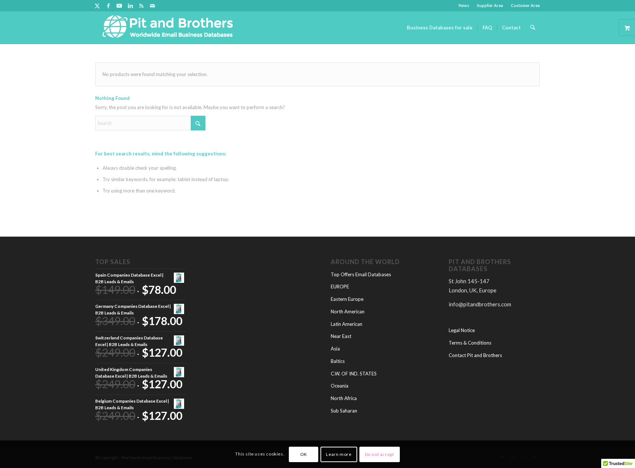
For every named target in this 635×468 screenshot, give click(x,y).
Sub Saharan (344, 411)
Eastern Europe (347, 299)
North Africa (344, 398)
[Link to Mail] (152, 5)
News (464, 5)
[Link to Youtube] (119, 5)
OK (303, 454)
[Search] (532, 27)
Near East (341, 336)
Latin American (346, 324)
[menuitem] (464, 5)
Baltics (338, 361)
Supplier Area (490, 5)
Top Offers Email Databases (361, 274)
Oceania (339, 386)
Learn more (338, 454)
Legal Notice (462, 330)
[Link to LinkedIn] (130, 5)
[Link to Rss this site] (141, 5)
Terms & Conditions (470, 343)
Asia (335, 349)
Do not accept (379, 454)
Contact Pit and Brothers (475, 355)
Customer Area (525, 5)
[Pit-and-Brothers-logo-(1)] (167, 27)
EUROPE (340, 286)
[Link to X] (97, 5)
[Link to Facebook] (108, 5)
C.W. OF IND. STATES (354, 374)
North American (348, 311)
